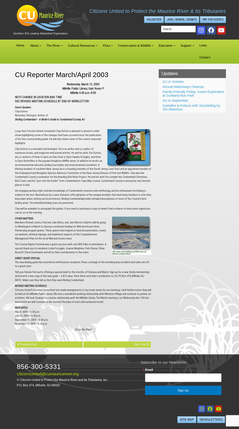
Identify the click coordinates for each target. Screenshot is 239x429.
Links (203, 45)
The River (53, 45)
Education (166, 45)
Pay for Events (213, 19)
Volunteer (154, 19)
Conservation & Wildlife (134, 45)
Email (149, 369)
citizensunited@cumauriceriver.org (48, 374)
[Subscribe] (221, 30)
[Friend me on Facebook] (211, 30)
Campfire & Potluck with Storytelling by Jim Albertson (191, 107)
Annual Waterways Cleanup (183, 87)
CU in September (175, 100)
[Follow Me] (201, 30)
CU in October (173, 82)
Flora (106, 45)
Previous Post (28, 344)
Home (20, 45)
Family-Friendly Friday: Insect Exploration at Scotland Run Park (193, 93)
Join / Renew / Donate (182, 19)
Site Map (187, 419)
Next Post (140, 344)
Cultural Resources (81, 45)
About (34, 45)
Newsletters (211, 419)
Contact (204, 57)
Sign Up (183, 390)
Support (186, 45)
